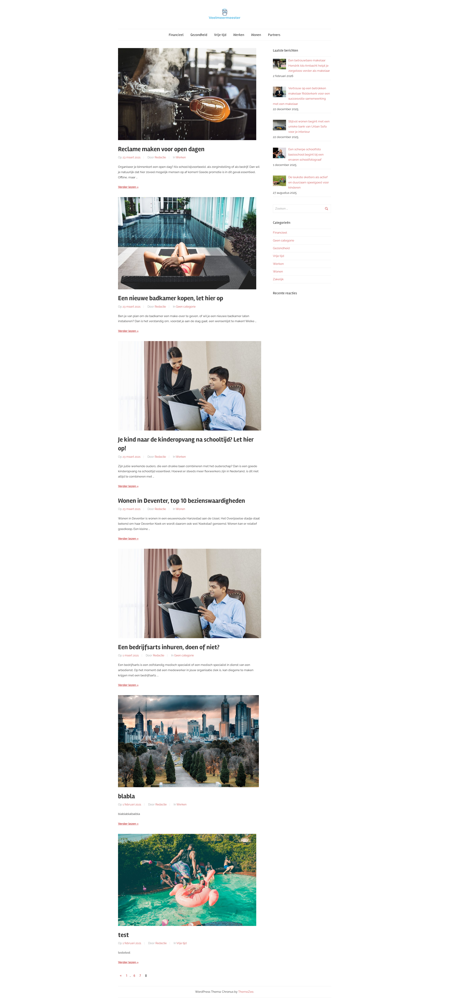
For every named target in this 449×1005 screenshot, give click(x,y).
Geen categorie (186, 306)
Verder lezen (127, 187)
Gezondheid (198, 35)
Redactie (160, 157)
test (123, 935)
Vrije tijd (220, 35)
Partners (274, 35)
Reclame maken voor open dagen (161, 149)
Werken (238, 35)
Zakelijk (278, 279)
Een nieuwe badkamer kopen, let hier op (170, 298)
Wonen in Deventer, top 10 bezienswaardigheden (181, 501)
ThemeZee (245, 991)
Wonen (256, 35)
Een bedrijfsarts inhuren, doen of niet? (168, 647)
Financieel (176, 35)
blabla (126, 796)
